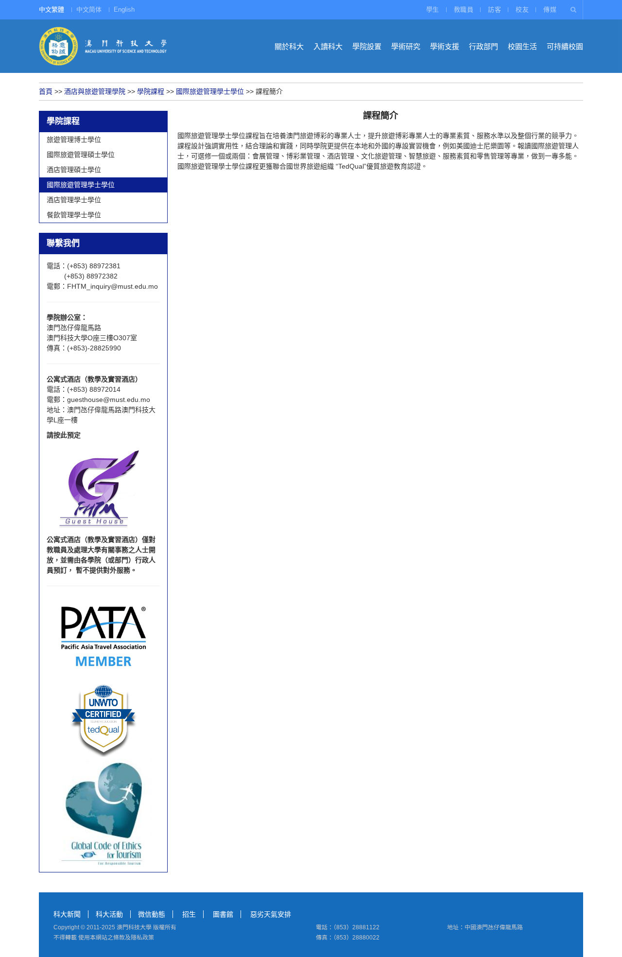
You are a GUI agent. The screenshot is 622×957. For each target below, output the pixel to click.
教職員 (464, 9)
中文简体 (89, 9)
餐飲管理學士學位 (74, 215)
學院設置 (366, 46)
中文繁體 (51, 9)
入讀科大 (328, 46)
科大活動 (109, 914)
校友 (522, 9)
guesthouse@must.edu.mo (108, 399)
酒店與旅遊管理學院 (94, 91)
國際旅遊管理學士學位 (210, 91)
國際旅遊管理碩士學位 (81, 154)
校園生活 (522, 46)
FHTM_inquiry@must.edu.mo (112, 286)
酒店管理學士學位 (74, 200)
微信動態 (151, 914)
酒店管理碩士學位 (74, 170)
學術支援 (444, 46)
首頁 (45, 91)
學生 (432, 9)
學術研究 (405, 46)
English (124, 9)
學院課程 (150, 91)
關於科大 (289, 46)
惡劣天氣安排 (270, 914)
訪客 (494, 9)
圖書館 (223, 914)
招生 (189, 914)
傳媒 (549, 9)
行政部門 (483, 46)
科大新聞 (67, 914)
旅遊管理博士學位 (74, 139)
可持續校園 (565, 46)
